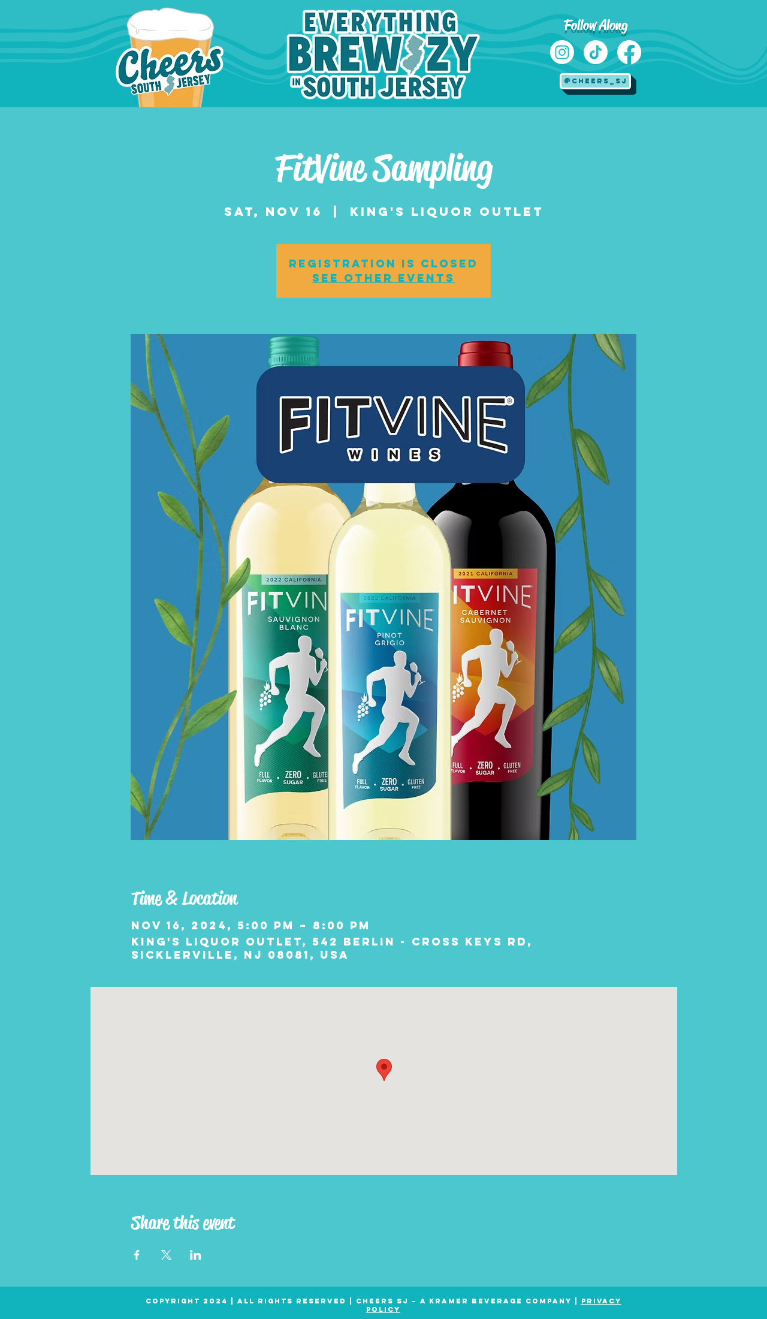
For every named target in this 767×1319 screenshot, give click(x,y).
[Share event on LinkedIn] (195, 1255)
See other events (383, 278)
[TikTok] (596, 52)
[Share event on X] (166, 1255)
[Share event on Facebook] (137, 1255)
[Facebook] (629, 52)
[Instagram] (562, 52)
